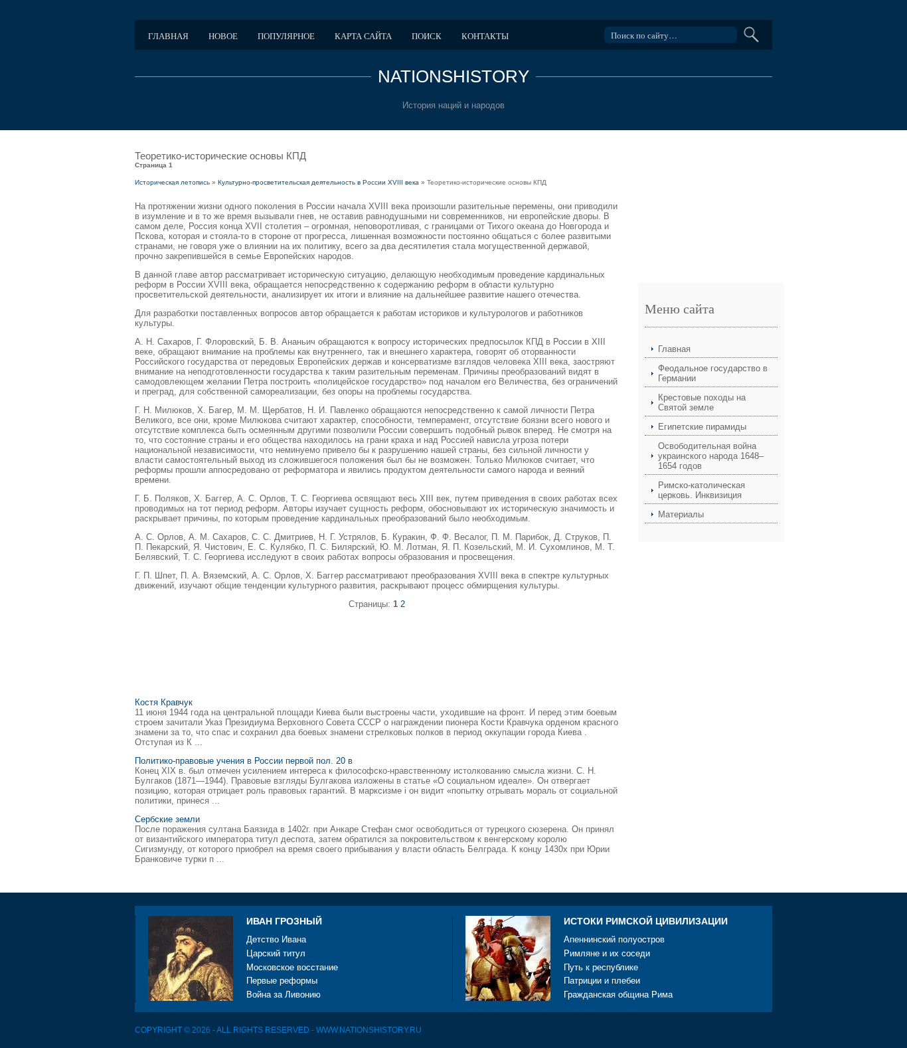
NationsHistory (453, 76)
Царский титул (275, 953)
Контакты (485, 36)
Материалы (681, 514)
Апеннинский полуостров (614, 939)
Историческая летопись (172, 182)
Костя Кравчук (164, 702)
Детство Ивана (276, 939)
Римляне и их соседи (607, 953)
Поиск (427, 36)
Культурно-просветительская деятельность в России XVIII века (318, 182)
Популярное (286, 36)
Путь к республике (601, 967)
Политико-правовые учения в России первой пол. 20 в (244, 761)
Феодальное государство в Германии (713, 373)
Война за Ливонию (283, 995)
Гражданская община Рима (618, 995)
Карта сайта (363, 36)
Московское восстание (292, 967)
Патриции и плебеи (602, 981)
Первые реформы (281, 981)
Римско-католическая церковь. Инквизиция (701, 490)
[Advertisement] (376, 659)
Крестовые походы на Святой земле (702, 402)
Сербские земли (167, 819)
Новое (223, 36)
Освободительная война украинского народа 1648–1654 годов (711, 456)
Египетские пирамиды (702, 427)
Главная (168, 36)
